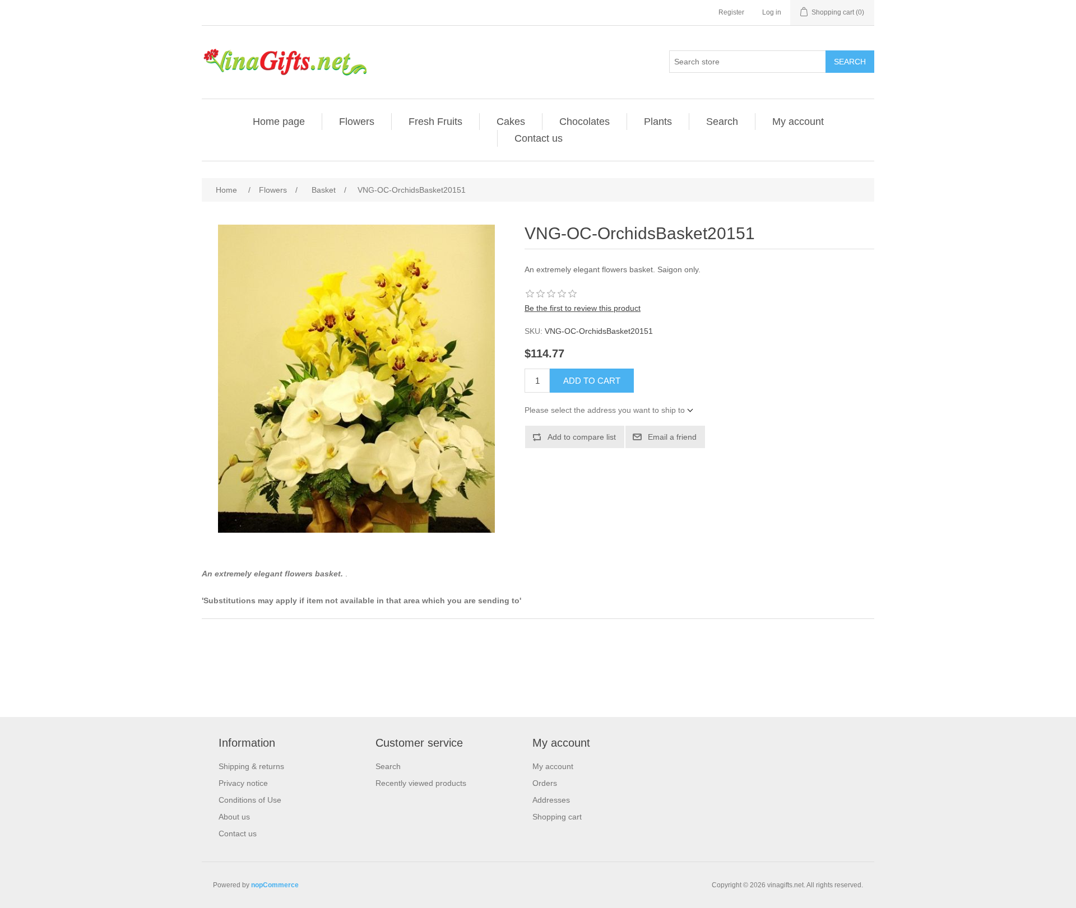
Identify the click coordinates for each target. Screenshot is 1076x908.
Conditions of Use (250, 799)
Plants (658, 121)
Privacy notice (243, 783)
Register (731, 12)
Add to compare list (582, 436)
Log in (771, 12)
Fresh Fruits (435, 121)
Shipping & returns (251, 766)
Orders (544, 783)
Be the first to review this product (583, 308)
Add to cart (591, 380)
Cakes (511, 121)
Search (850, 61)
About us (234, 816)
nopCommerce (275, 885)
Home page (279, 121)
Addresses (551, 799)
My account (798, 121)
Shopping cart (557, 816)
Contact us (538, 138)
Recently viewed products (420, 783)
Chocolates (584, 121)
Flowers (356, 121)
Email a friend (672, 436)
